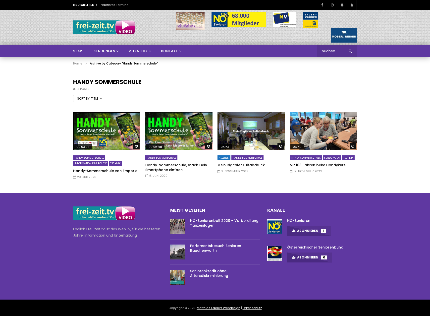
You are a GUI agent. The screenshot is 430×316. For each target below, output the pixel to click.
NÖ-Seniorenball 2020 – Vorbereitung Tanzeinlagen (224, 223)
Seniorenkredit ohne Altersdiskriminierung (209, 273)
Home (77, 63)
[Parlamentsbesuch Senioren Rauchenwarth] (177, 252)
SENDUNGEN (104, 51)
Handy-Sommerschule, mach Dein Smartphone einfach (176, 167)
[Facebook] (322, 5)
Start (78, 51)
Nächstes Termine (114, 5)
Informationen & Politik (90, 163)
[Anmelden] (352, 5)
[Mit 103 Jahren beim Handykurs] (323, 131)
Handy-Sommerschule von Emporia (105, 170)
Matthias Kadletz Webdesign (218, 308)
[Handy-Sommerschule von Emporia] (106, 131)
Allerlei (224, 158)
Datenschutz (252, 308)
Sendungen (332, 158)
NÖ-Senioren (298, 220)
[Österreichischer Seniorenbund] (274, 253)
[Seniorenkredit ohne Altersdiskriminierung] (177, 277)
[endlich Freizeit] (104, 27)
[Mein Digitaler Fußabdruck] (251, 131)
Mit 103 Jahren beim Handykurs (318, 165)
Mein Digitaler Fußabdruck (241, 165)
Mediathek (138, 51)
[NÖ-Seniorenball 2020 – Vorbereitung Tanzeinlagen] (177, 226)
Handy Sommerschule (89, 158)
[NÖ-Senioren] (274, 226)
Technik (115, 163)
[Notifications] (342, 5)
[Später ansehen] (332, 5)
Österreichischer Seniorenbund (315, 247)
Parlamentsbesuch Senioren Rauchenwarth (215, 248)
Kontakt (169, 51)
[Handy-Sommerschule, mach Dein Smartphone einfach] (179, 131)
